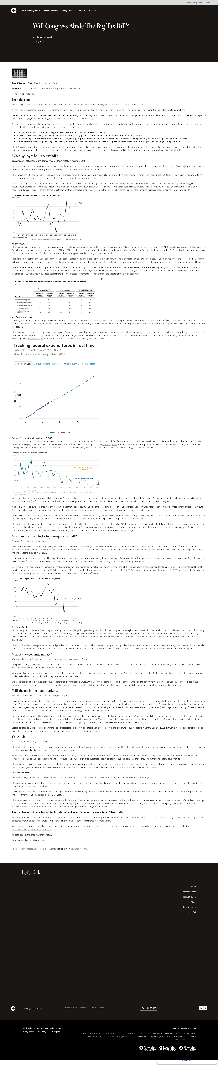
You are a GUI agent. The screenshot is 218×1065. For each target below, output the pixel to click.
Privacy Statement (187, 1060)
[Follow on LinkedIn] (201, 1008)
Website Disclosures (30, 1028)
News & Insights (189, 907)
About (80, 10)
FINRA (108, 1036)
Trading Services (67, 10)
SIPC (113, 1036)
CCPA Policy (41, 1031)
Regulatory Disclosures (51, 1028)
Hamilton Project (35, 338)
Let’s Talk (92, 10)
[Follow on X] (205, 1008)
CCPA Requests (54, 1031)
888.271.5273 (152, 1008)
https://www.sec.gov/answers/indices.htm (31, 829)
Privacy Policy (27, 1031)
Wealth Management (31, 10)
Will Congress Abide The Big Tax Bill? (37, 848)
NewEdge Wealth (78, 848)
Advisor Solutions (50, 10)
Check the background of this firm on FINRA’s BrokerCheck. (82, 1008)
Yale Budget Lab (109, 444)
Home (193, 887)
